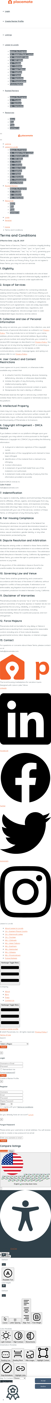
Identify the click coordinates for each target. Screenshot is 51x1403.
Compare (4, 1151)
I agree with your (17, 1107)
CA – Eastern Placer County (22, 54)
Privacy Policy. (41, 342)
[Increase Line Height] (4, 1285)
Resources (9, 112)
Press (12, 125)
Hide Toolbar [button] (5, 1256)
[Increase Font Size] (4, 1254)
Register (4, 1110)
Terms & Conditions (25, 1107)
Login (7, 11)
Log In (3, 1075)
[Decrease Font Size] (4, 1264)
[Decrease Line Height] (4, 1295)
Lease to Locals (12, 45)
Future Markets (16, 84)
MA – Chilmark (16, 66)
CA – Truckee (15, 63)
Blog (12, 122)
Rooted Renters (12, 91)
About (12, 119)
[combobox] (25, 1169)
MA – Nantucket (17, 78)
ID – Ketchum (16, 103)
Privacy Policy (21, 354)
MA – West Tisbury (18, 69)
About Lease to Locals (14, 928)
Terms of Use (5, 1035)
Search (3, 1047)
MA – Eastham (16, 72)
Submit (3, 1141)
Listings (8, 35)
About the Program (18, 51)
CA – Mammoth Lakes (19, 57)
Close (11, 1151)
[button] (1, 1188)
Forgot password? (7, 1072)
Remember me (8, 1069)
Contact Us (14, 128)
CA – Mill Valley (16, 60)
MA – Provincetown (18, 81)
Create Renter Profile (14, 21)
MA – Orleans (15, 75)
